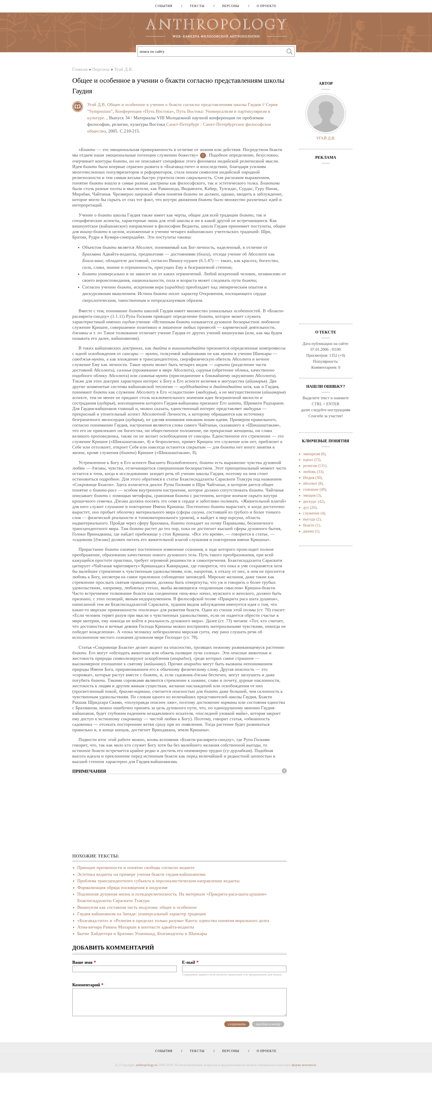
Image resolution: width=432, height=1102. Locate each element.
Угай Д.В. (123, 69)
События (163, 6)
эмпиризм (311, 454)
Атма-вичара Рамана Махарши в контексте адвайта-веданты (135, 927)
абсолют (310, 483)
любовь (309, 472)
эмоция (309, 495)
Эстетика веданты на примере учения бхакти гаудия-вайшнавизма (141, 874)
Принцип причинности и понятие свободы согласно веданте (135, 867)
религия (310, 466)
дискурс (310, 501)
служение (311, 513)
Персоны (229, 6)
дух (306, 507)
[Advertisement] (179, 814)
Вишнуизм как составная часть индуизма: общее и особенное (137, 907)
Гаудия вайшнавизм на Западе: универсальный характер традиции (141, 913)
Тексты (195, 6)
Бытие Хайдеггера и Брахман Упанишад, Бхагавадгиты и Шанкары (142, 933)
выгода (309, 519)
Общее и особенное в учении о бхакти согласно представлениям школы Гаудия (184, 104)
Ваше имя (84, 962)
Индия (308, 478)
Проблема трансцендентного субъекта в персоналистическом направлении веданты (158, 880)
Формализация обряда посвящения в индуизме (122, 887)
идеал (308, 460)
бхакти (308, 525)
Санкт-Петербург (182, 124)
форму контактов (304, 1065)
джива (308, 531)
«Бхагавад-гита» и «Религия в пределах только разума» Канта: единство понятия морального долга (173, 920)
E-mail (190, 962)
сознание (310, 489)
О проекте (265, 6)
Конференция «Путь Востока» (144, 111)
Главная (80, 69)
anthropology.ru (147, 1065)
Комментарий (88, 984)
